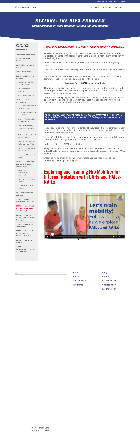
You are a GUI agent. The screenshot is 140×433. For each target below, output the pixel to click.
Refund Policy (109, 288)
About (96, 7)
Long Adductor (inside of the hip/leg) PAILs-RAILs (26, 143)
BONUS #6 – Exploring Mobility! (24, 241)
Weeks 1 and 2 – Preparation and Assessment (23, 172)
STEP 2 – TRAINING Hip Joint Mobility (24, 101)
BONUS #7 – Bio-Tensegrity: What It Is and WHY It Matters (25, 249)
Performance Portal (111, 1)
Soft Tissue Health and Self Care (24, 194)
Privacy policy (109, 280)
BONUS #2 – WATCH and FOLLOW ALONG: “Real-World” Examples (25, 208)
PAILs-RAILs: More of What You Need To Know (27, 107)
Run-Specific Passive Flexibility (24, 90)
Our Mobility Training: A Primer (25, 66)
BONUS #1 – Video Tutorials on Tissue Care (25, 200)
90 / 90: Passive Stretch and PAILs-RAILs (27, 113)
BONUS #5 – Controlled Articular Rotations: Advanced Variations (24, 233)
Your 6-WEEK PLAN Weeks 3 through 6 (26, 180)
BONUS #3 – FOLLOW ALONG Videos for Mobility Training (26, 217)
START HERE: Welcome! (24, 50)
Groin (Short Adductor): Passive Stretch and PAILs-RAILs (27, 128)
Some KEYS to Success (24, 72)
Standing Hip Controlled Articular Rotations (26, 83)
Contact (106, 276)
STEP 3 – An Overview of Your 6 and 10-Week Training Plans (25, 164)
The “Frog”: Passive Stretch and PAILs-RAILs (27, 149)
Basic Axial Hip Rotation (26, 95)
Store (121, 7)
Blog (115, 7)
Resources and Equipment (25, 54)
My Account (100, 1)
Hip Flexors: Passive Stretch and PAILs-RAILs (27, 136)
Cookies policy (109, 284)
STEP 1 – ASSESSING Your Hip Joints (25, 77)
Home (90, 7)
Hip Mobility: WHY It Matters (23, 59)
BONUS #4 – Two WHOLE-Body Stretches (25, 225)
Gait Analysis (79, 280)
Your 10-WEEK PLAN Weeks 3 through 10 (27, 187)
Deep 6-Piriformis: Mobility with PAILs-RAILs (26, 120)
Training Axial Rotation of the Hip (26, 156)
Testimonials (106, 7)
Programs (78, 284)
